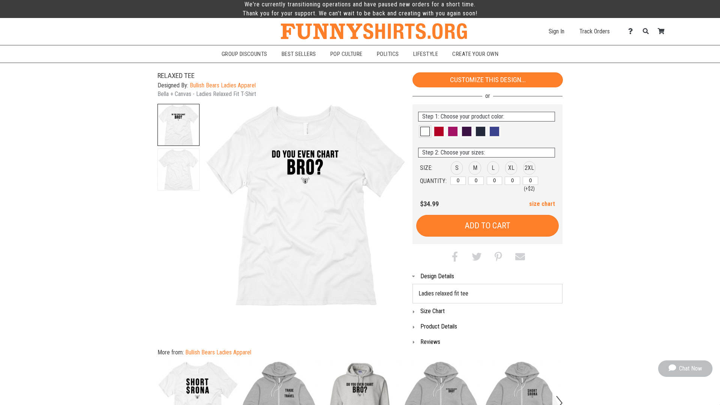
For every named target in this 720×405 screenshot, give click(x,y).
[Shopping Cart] (663, 31)
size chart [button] (542, 203)
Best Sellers (299, 54)
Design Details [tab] (437, 276)
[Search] (648, 31)
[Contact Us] (632, 31)
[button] (178, 125)
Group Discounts (244, 54)
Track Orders (594, 31)
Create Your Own (475, 54)
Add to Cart (487, 225)
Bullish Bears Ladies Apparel (223, 85)
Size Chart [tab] (432, 311)
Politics (388, 54)
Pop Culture (346, 54)
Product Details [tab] (438, 326)
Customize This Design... (488, 79)
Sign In (556, 31)
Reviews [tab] (430, 341)
